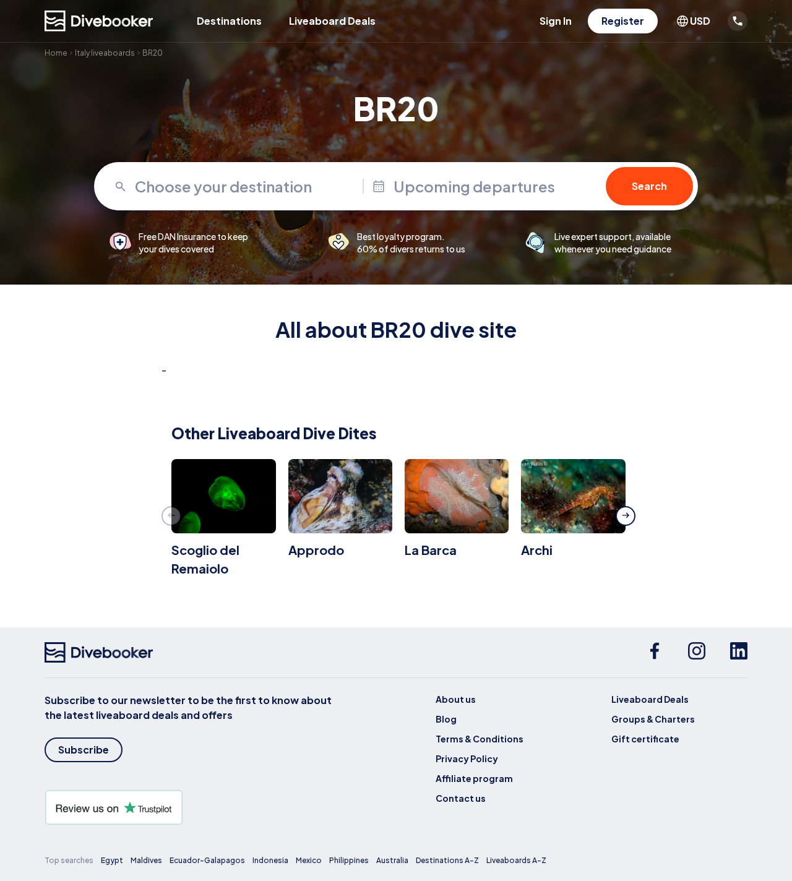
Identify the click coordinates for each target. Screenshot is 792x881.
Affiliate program (474, 778)
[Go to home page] (99, 21)
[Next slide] (625, 516)
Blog (446, 718)
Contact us (461, 798)
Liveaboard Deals (332, 20)
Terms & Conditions (479, 738)
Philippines (349, 860)
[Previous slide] (171, 516)
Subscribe (83, 749)
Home (56, 53)
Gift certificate (645, 738)
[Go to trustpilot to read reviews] (191, 807)
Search (649, 185)
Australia (392, 860)
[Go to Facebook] (654, 652)
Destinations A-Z (447, 860)
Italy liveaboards (105, 53)
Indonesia (270, 860)
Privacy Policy (467, 758)
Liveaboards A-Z (516, 860)
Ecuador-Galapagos (207, 860)
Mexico (309, 860)
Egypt (112, 860)
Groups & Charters (653, 718)
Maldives (146, 860)
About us (456, 699)
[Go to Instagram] (696, 652)
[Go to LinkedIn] (738, 652)
